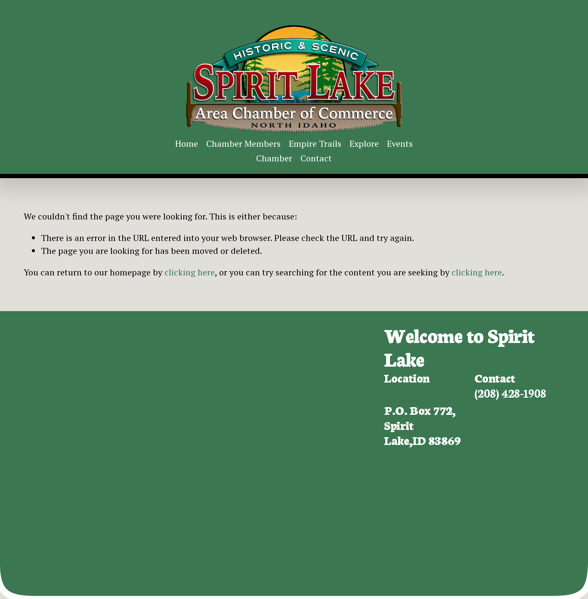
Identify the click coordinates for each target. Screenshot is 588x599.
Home (186, 143)
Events (400, 143)
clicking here (189, 272)
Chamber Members (243, 143)
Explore (364, 143)
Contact (316, 158)
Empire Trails (315, 143)
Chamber (274, 158)
